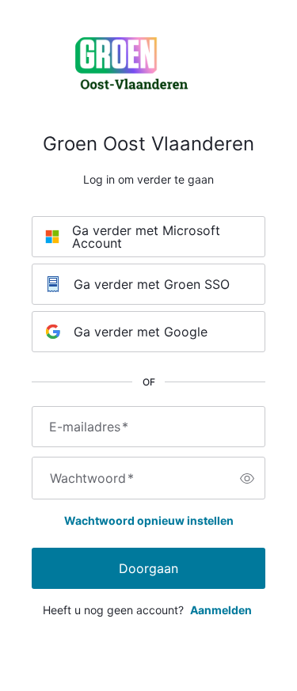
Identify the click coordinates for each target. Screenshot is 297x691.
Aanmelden (221, 610)
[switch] (247, 478)
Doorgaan (148, 568)
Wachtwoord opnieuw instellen (149, 520)
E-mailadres (88, 427)
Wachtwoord (92, 478)
